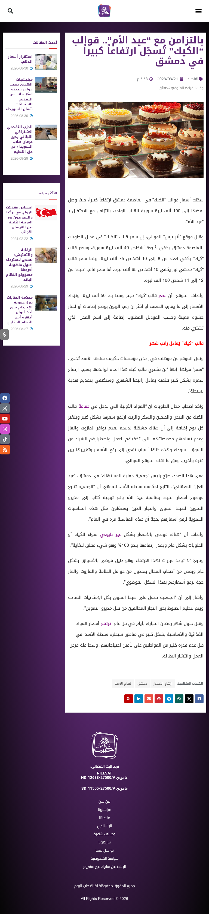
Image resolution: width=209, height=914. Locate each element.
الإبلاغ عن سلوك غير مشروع (104, 866)
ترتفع (106, 623)
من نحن (104, 801)
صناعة (84, 406)
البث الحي (104, 825)
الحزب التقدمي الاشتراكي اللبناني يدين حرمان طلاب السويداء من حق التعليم (20, 139)
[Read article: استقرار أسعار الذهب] (46, 62)
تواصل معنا (105, 850)
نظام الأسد (123, 684)
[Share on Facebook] (199, 698)
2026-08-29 (20, 158)
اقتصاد (193, 78)
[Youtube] (5, 418)
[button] (198, 11)
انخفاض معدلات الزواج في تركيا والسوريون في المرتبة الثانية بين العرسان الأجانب (19, 219)
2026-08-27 (20, 328)
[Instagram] (5, 429)
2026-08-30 (20, 68)
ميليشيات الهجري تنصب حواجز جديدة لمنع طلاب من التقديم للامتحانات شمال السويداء (19, 94)
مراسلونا (104, 809)
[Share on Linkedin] (138, 698)
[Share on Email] (149, 698)
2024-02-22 (20, 238)
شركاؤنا (105, 842)
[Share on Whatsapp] (179, 698)
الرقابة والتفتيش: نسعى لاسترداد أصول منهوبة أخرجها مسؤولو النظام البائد (19, 264)
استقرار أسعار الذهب (20, 59)
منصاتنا (104, 817)
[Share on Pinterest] (159, 698)
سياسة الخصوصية (105, 858)
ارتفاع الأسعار (162, 684)
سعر (162, 295)
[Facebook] (5, 398)
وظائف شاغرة (104, 833)
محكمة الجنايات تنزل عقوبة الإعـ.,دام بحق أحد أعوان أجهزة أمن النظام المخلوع (20, 309)
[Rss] (5, 449)
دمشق (142, 684)
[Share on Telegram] (169, 698)
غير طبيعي (112, 534)
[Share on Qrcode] (128, 698)
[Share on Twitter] (189, 698)
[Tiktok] (5, 439)
